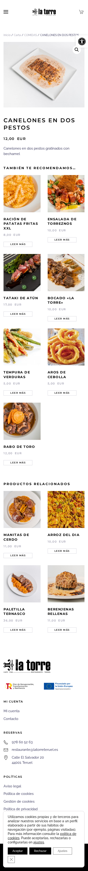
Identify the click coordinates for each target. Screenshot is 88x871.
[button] (82, 41)
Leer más (18, 244)
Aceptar (17, 851)
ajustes (38, 842)
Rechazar (40, 851)
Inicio (7, 35)
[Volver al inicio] (44, 12)
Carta (17, 35)
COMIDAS (30, 35)
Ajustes (62, 851)
